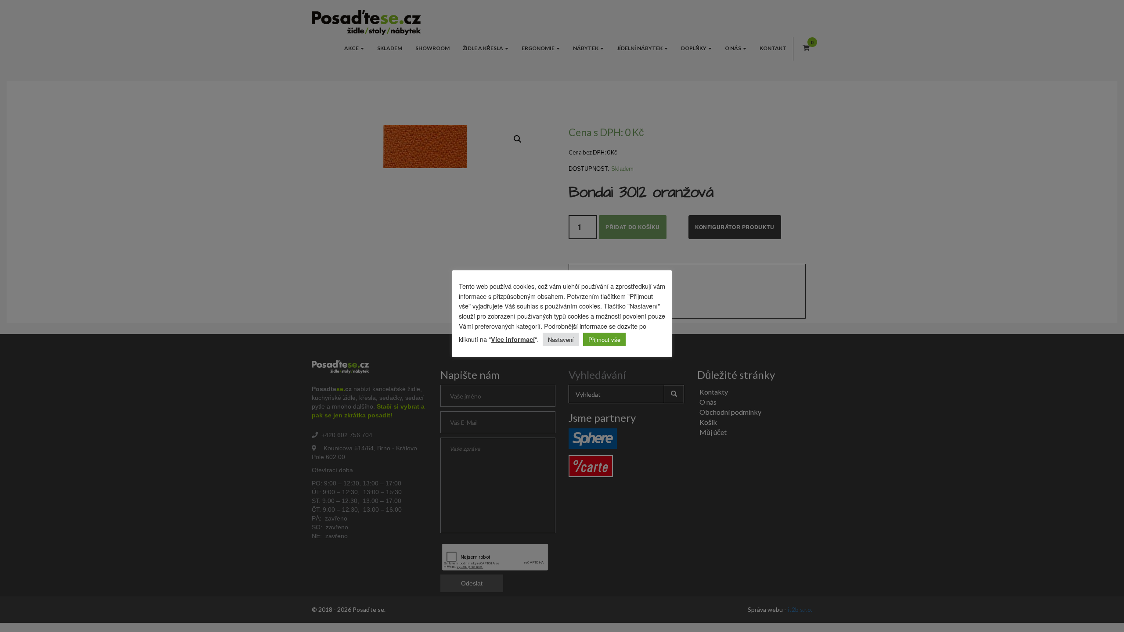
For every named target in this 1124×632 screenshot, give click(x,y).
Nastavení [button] (561, 339)
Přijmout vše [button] (604, 339)
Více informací (513, 339)
